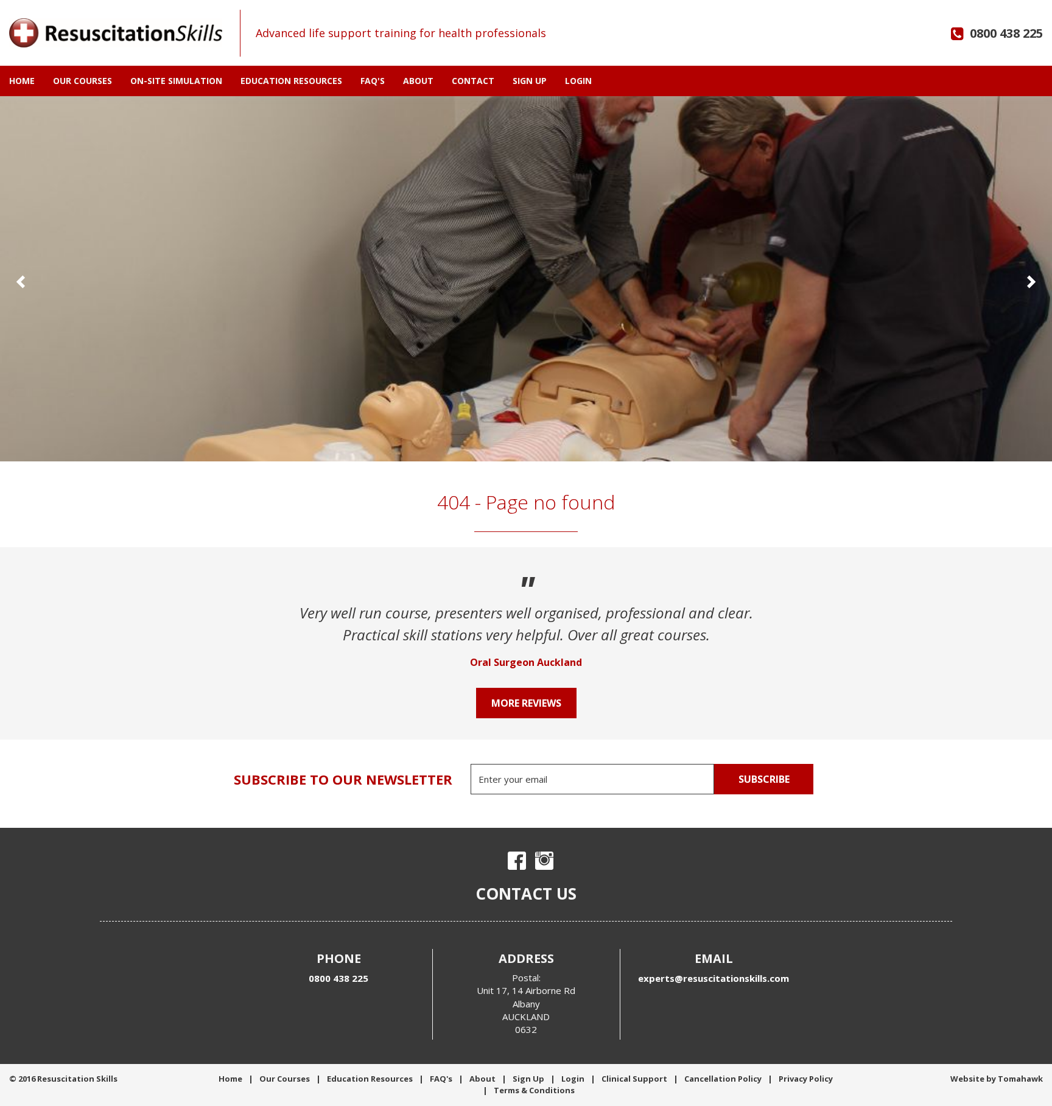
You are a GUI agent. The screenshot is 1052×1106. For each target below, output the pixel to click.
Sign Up (530, 80)
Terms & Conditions (534, 1090)
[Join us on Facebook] (517, 861)
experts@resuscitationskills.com (713, 978)
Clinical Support (634, 1078)
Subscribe (764, 779)
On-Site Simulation (176, 80)
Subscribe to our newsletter (343, 779)
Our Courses (82, 80)
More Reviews (526, 703)
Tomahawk (1020, 1078)
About (418, 80)
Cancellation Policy (723, 1078)
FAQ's (372, 80)
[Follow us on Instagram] (544, 861)
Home (22, 80)
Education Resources (291, 80)
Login (578, 80)
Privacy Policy (806, 1078)
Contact (473, 80)
